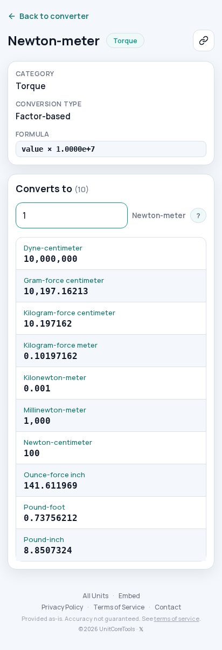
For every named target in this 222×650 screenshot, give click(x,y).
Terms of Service (118, 607)
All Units (95, 595)
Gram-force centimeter (64, 280)
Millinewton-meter (55, 410)
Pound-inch (44, 539)
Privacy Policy (62, 607)
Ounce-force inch (54, 474)
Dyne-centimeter (53, 248)
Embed (129, 595)
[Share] (203, 40)
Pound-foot (44, 507)
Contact (168, 607)
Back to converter (54, 16)
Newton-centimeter (58, 442)
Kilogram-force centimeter (69, 312)
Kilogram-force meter (61, 345)
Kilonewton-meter (55, 377)
